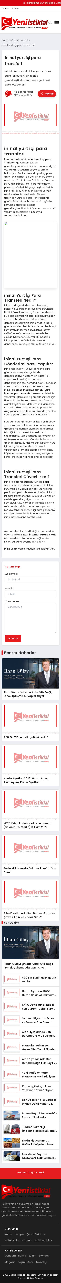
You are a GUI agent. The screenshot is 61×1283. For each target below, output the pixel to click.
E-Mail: (9, 588)
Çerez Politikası (35, 1234)
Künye (15, 8)
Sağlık (21, 1262)
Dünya (22, 1255)
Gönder (13, 638)
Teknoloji (41, 1262)
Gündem (10, 1255)
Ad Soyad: (11, 574)
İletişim (5, 8)
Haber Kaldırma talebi (18, 1240)
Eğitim (32, 1255)
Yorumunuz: (12, 601)
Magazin (10, 1262)
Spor (30, 1262)
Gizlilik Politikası (44, 1240)
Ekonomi (44, 1255)
